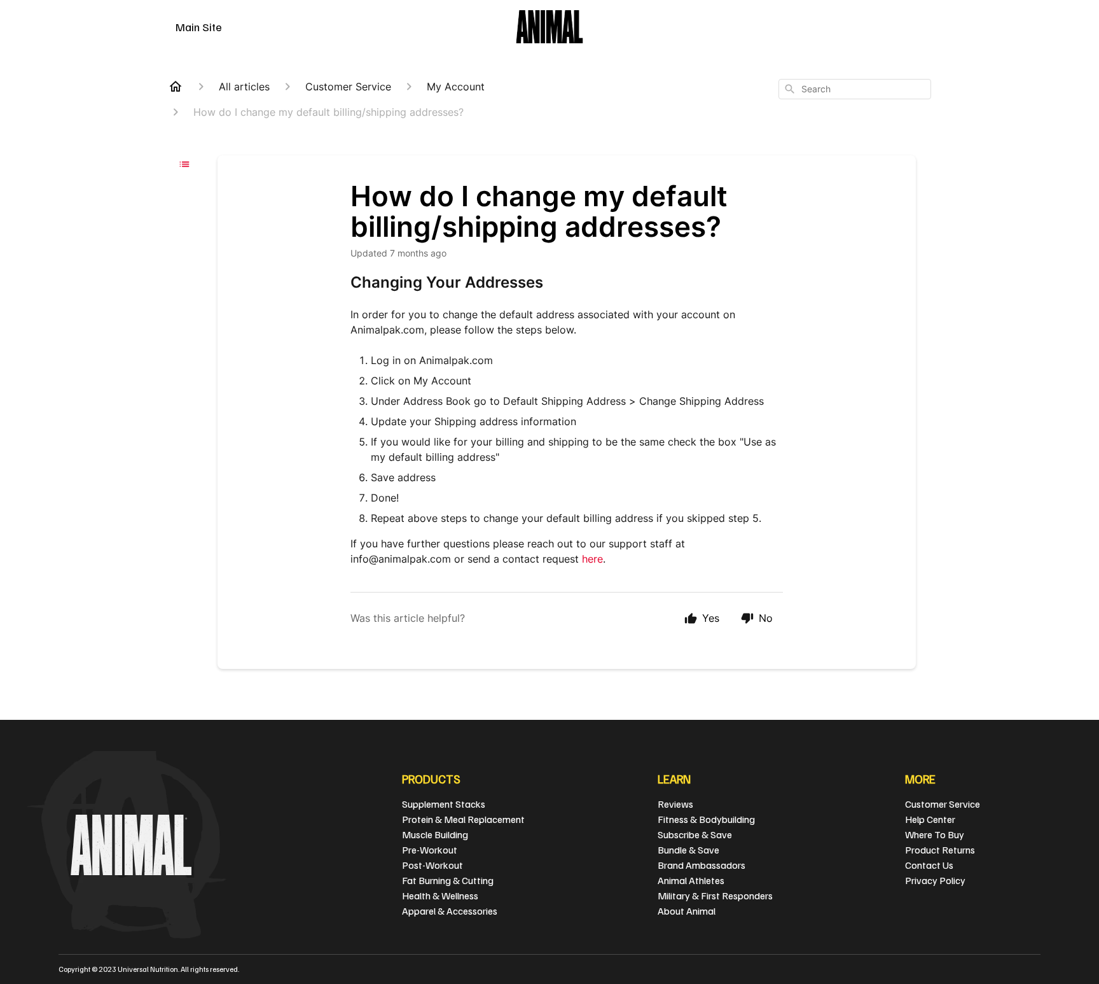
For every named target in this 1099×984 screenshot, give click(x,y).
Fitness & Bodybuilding (706, 819)
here (592, 558)
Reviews (675, 804)
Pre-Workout (429, 849)
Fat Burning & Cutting (448, 880)
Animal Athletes (691, 880)
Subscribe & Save (695, 834)
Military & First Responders (715, 895)
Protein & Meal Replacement (463, 819)
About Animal (686, 910)
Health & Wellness (440, 895)
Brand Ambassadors (701, 865)
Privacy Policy (935, 880)
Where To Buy (934, 834)
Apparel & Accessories (449, 910)
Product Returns (940, 849)
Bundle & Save (688, 849)
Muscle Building (435, 834)
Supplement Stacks (443, 804)
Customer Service (942, 804)
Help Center (930, 819)
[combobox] (854, 89)
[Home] (175, 86)
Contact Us (929, 865)
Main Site (199, 27)
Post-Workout (432, 865)
